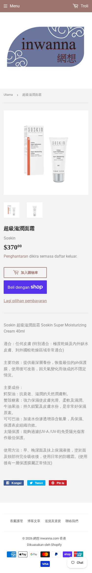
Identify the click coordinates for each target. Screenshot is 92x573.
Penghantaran (16, 256)
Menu (15, 6)
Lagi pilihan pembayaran (25, 300)
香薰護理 (16, 521)
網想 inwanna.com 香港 (49, 538)
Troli (84, 6)
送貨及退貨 (53, 521)
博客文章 (33, 521)
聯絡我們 (72, 521)
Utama (8, 94)
